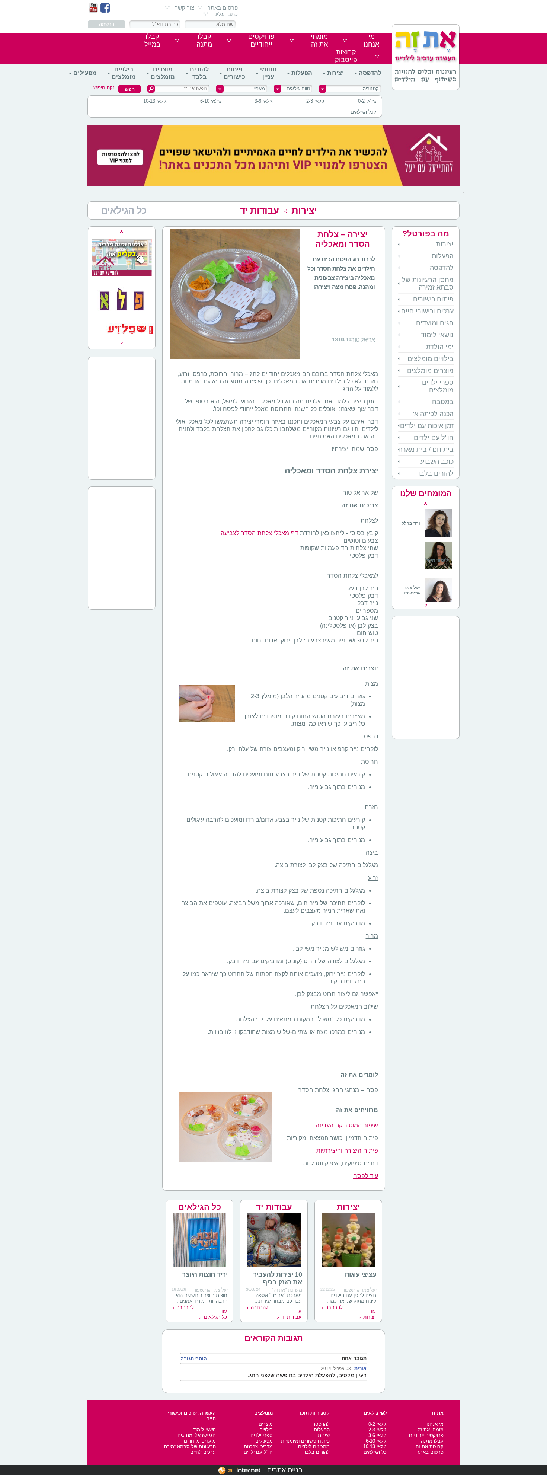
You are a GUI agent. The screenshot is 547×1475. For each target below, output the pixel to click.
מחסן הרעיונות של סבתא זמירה (428, 283)
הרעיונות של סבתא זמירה (190, 1446)
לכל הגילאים (363, 112)
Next (426, 605)
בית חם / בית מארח (426, 449)
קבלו (204, 40)
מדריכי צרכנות (258, 1446)
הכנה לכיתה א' (433, 414)
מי (371, 40)
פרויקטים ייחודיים (426, 1435)
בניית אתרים (285, 1470)
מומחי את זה (431, 1430)
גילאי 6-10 (210, 101)
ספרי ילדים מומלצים (438, 386)
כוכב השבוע (437, 461)
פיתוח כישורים (234, 73)
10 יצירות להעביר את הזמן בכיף (277, 1278)
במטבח (443, 402)
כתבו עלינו (225, 14)
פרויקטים (261, 40)
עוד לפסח (365, 1176)
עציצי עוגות (361, 1274)
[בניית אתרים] (239, 1470)
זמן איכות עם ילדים (427, 426)
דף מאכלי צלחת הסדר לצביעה (259, 533)
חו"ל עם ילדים (434, 437)
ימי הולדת (440, 347)
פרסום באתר (223, 7)
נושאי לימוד (437, 335)
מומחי (319, 40)
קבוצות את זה (430, 1446)
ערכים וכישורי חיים (427, 311)
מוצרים (266, 1424)
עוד (369, 1314)
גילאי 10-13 (155, 101)
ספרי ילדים (261, 1435)
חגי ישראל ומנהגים (196, 1435)
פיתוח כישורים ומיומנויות (305, 1441)
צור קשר (184, 7)
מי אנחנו (435, 1424)
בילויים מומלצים (124, 73)
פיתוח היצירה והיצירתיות (347, 1150)
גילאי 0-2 (367, 101)
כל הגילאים (199, 1206)
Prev (425, 503)
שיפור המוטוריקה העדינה (347, 1125)
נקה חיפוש (104, 87)
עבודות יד (259, 210)
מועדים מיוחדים (200, 1441)
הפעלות (301, 73)
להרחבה (334, 1307)
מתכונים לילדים (314, 1446)
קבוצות (346, 56)
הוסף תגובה (193, 1358)
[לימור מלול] (438, 570)
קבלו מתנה (432, 1441)
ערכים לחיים (203, 1452)
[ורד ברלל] (427, 535)
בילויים (266, 1430)
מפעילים (85, 73)
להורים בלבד (199, 73)
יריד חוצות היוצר (204, 1274)
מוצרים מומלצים (163, 73)
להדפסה (370, 73)
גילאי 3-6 (264, 101)
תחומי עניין (268, 73)
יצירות (335, 73)
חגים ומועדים (435, 323)
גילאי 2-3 (315, 101)
